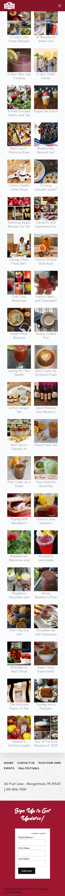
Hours (8, 762)
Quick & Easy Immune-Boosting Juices (46, 523)
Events (9, 768)
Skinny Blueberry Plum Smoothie (46, 597)
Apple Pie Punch (46, 111)
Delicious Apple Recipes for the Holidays (19, 226)
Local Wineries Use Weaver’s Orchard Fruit (45, 412)
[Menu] (59, 5)
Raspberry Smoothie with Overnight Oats (19, 597)
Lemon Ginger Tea (19, 410)
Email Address (26, 837)
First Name (24, 848)
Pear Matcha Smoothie (45, 484)
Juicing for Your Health (19, 373)
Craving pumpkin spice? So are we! (46, 189)
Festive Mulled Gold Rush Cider (45, 263)
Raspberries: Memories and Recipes (19, 560)
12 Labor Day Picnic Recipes (19, 39)
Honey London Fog (46, 336)
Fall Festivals (28, 768)
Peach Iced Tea (46, 445)
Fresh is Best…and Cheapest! (46, 298)
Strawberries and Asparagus (46, 632)
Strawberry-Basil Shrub (19, 669)
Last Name (23, 858)
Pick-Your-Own (49, 762)
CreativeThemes (12, 892)
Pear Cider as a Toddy (19, 484)
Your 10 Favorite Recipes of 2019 (45, 743)
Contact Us (26, 762)
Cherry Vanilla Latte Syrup (19, 187)
